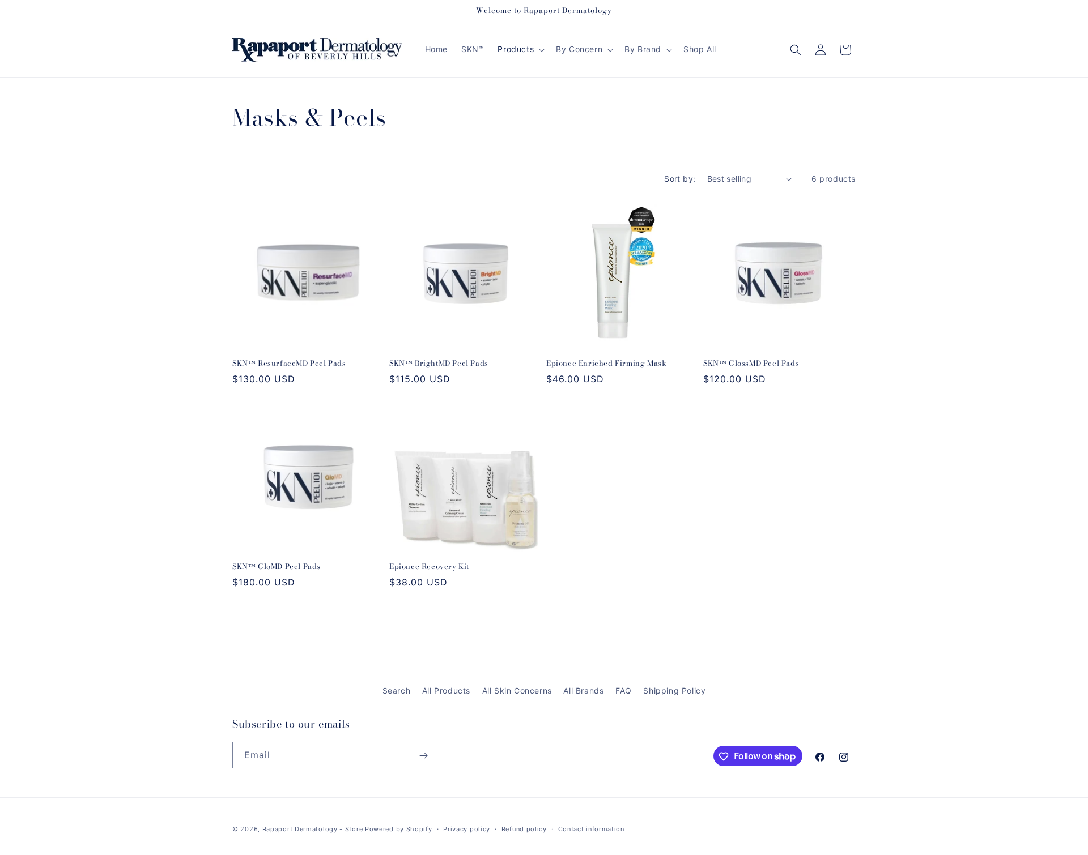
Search (396, 690)
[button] (520, 49)
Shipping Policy (674, 690)
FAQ (623, 690)
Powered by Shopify (398, 829)
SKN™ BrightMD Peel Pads (438, 363)
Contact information (591, 828)
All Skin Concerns (517, 690)
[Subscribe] (423, 755)
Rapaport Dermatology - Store (312, 829)
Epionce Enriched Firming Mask (606, 363)
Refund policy (524, 828)
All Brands (583, 690)
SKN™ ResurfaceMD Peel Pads (289, 363)
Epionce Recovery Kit (429, 566)
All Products (446, 690)
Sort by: (679, 178)
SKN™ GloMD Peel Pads (276, 566)
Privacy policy (466, 828)
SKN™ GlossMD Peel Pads (751, 363)
